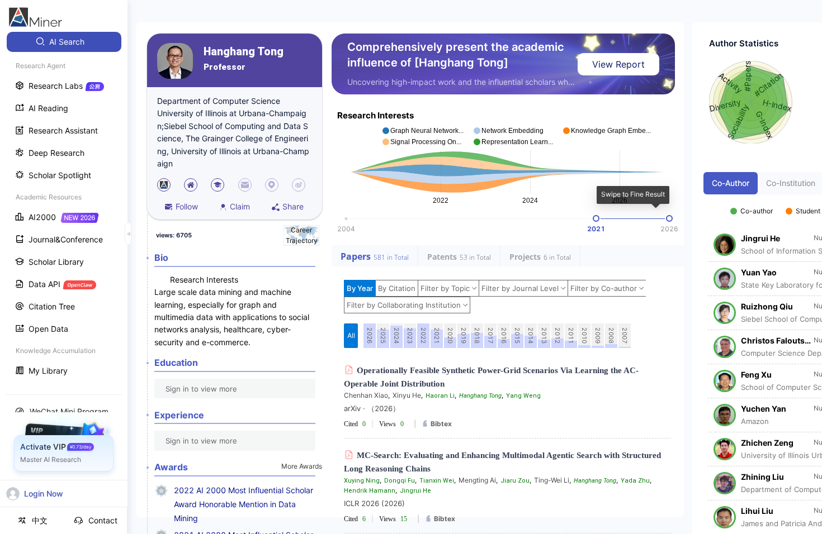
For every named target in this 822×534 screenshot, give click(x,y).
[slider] (596, 218)
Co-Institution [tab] (790, 183)
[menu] (64, 207)
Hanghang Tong (244, 51)
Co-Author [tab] (730, 183)
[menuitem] (64, 42)
